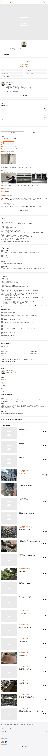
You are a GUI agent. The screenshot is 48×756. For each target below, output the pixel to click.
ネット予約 (5, 250)
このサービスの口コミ (35, 132)
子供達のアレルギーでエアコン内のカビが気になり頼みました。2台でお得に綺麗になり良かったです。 (21, 206)
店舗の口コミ (12, 132)
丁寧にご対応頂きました (6, 191)
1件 (16, 144)
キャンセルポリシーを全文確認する (8, 361)
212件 (16, 141)
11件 (16, 143)
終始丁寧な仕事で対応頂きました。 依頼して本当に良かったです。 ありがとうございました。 (19, 185)
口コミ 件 (21, 61)
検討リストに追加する (24, 95)
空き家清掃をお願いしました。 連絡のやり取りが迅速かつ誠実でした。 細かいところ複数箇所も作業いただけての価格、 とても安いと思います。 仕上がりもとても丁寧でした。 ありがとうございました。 (24, 199)
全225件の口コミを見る (24, 210)
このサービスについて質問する (12, 91)
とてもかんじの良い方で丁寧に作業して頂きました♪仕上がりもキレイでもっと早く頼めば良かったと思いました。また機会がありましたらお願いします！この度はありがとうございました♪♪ (23, 166)
